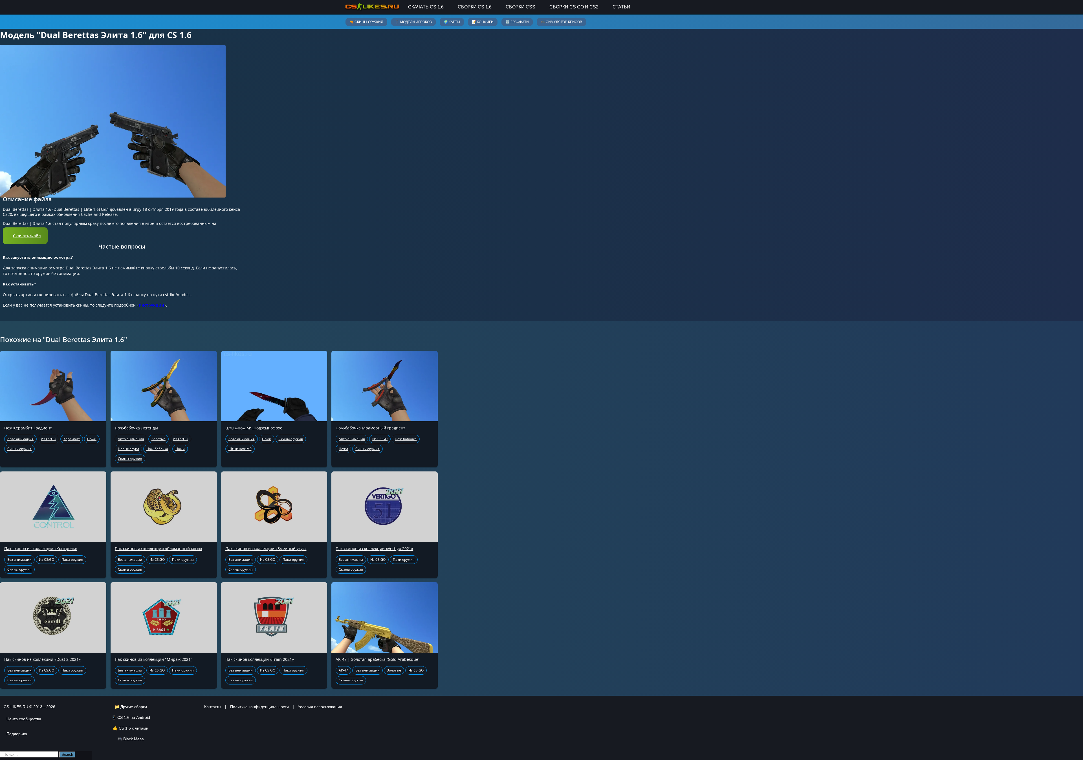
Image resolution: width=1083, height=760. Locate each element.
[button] (25, 235)
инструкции (151, 305)
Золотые (158, 438)
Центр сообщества (23, 719)
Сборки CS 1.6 (475, 7)
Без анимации (19, 559)
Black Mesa (133, 739)
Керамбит (71, 438)
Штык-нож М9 (240, 448)
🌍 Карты (452, 22)
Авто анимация (20, 438)
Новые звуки (128, 448)
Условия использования (320, 706)
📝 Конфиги (483, 22)
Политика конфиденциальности (259, 706)
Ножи (91, 438)
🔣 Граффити (517, 22)
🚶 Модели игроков (413, 22)
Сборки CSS (520, 7)
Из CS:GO (48, 438)
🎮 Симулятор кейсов (561, 22)
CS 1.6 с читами (133, 728)
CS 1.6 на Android (133, 717)
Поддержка (16, 734)
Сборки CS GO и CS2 (573, 7)
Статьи (621, 7)
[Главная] (372, 7)
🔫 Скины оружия (366, 22)
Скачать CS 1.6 (426, 7)
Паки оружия (72, 559)
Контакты (212, 706)
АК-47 (343, 670)
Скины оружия (19, 448)
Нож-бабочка (157, 448)
